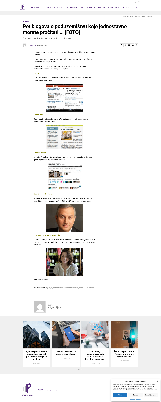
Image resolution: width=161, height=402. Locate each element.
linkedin (67, 287)
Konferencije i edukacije (82, 7)
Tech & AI (34, 7)
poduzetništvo (90, 287)
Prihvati (120, 395)
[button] (157, 381)
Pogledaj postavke (151, 395)
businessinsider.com (59, 287)
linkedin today (74, 287)
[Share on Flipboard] (129, 45)
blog (47, 287)
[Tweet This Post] (125, 45)
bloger (50, 287)
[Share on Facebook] (121, 45)
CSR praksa (113, 7)
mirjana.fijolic (33, 45)
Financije (62, 7)
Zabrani (135, 395)
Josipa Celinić (36, 363)
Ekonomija (47, 7)
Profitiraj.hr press (65, 358)
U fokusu (102, 7)
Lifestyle (126, 7)
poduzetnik (82, 287)
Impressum (132, 399)
